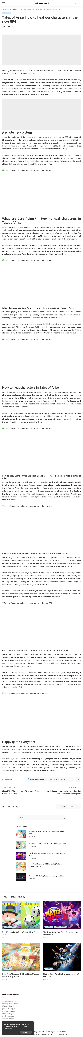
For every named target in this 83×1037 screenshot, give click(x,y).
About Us (54, 1034)
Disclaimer (45, 1034)
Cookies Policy (64, 1034)
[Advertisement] (41, 50)
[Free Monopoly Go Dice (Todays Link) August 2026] (21, 845)
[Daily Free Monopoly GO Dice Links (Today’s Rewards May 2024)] (21, 866)
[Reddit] (77, 779)
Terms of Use (36, 1034)
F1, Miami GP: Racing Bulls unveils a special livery (47, 876)
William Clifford (7, 27)
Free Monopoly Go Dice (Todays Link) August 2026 (47, 843)
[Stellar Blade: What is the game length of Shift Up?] (62, 957)
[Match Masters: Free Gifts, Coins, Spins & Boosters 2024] (21, 856)
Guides (6, 13)
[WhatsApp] (71, 779)
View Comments (68, 806)
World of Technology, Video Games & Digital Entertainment (44, 1032)
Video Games (10, 926)
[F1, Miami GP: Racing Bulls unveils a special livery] (21, 877)
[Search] (78, 3)
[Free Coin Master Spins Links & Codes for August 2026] (21, 834)
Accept (26, 1032)
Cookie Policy (8, 1029)
